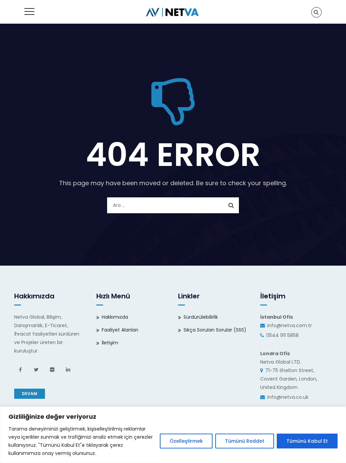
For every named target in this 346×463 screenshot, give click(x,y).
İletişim (110, 342)
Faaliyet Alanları (120, 329)
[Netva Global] (172, 12)
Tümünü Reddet (244, 441)
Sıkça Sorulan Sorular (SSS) (214, 329)
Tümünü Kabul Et (307, 441)
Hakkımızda (115, 317)
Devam (29, 393)
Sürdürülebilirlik (200, 317)
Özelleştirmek (186, 441)
